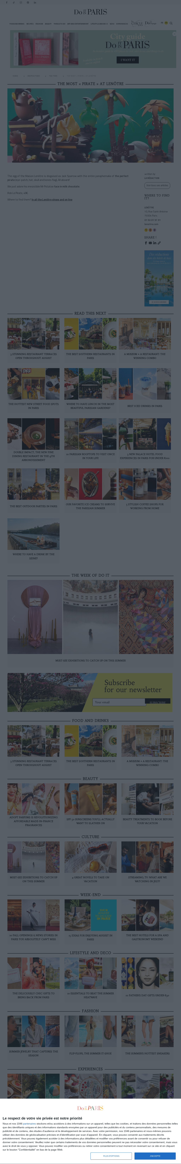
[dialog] (90, 1131)
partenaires (29, 1123)
